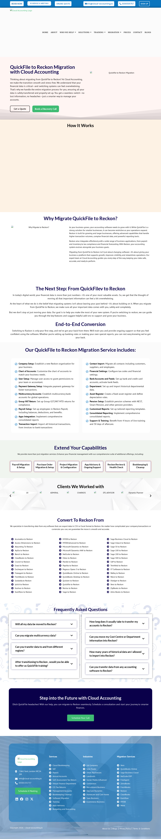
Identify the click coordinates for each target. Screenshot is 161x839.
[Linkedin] (16, 799)
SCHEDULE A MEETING (39, 3)
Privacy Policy (125, 828)
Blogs (114, 828)
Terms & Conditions (141, 828)
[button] (10, 495)
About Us (106, 828)
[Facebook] (21, 799)
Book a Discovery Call (45, 108)
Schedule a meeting (27, 791)
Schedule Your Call (81, 717)
